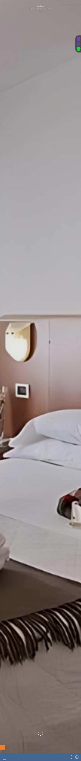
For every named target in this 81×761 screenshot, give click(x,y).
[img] (40, 377)
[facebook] (79, 44)
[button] (4, 757)
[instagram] (79, 39)
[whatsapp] (79, 49)
